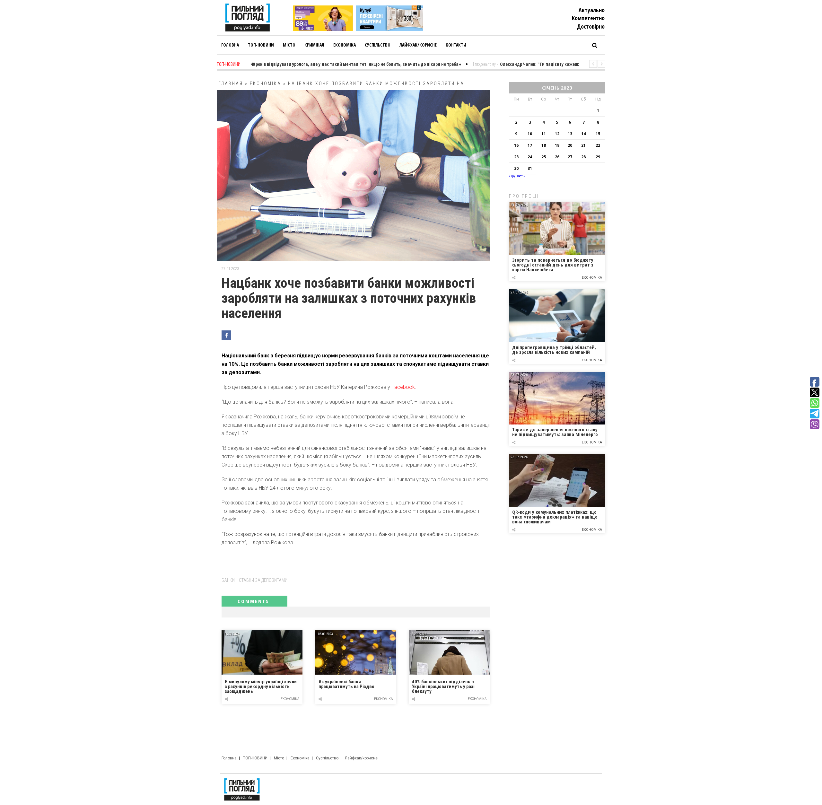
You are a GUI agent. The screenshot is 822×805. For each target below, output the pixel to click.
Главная (230, 83)
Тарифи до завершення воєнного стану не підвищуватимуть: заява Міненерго (555, 431)
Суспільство (327, 758)
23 (516, 157)
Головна (229, 758)
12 (557, 133)
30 (516, 168)
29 (598, 157)
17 (530, 145)
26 (557, 157)
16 (516, 145)
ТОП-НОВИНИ (255, 758)
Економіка (265, 83)
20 (570, 145)
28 (583, 157)
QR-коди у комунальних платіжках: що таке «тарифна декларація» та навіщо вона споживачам (555, 517)
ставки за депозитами (263, 580)
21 (583, 145)
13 (570, 133)
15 (598, 133)
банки (228, 580)
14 (583, 133)
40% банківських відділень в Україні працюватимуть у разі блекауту (443, 686)
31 (530, 168)
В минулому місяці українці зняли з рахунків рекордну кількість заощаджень (261, 686)
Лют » (521, 176)
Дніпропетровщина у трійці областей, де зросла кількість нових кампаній (554, 349)
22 (598, 145)
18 (543, 145)
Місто (279, 758)
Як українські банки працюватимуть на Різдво (346, 684)
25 (543, 157)
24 (530, 157)
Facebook (403, 387)
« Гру (512, 176)
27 (570, 157)
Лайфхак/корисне (361, 758)
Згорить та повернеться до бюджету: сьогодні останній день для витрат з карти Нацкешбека (553, 265)
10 (530, 133)
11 (543, 133)
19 (557, 145)
